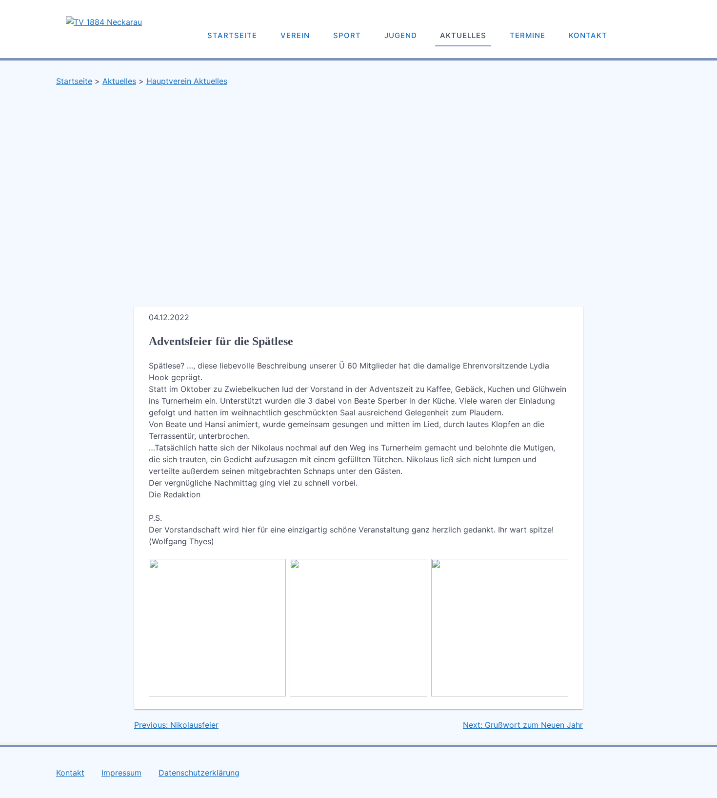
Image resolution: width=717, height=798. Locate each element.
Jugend (400, 35)
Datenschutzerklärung (199, 773)
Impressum (121, 773)
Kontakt (588, 35)
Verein (295, 35)
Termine (527, 35)
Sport (347, 35)
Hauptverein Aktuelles (186, 81)
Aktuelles (463, 35)
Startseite (232, 35)
